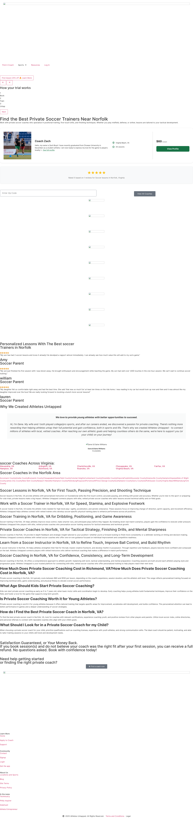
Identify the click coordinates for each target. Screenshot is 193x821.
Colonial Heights (78, 478)
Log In (47, 65)
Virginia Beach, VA (124, 468)
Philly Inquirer (5, 800)
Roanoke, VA (83, 468)
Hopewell (174, 478)
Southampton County (123, 481)
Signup (3, 757)
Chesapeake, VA (124, 466)
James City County (14, 481)
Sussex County (156, 481)
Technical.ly (5, 796)
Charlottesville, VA (86, 466)
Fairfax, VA (159, 466)
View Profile (173, 149)
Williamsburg (179, 481)
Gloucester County (138, 478)
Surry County (138, 481)
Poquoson (81, 481)
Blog (2, 779)
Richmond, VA (45, 468)
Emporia (120, 478)
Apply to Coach (6, 740)
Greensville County (154, 478)
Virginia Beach (168, 481)
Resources (35, 65)
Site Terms (4, 783)
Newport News (43, 481)
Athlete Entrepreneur (8, 809)
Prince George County (104, 481)
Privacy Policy (6, 787)
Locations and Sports (9, 775)
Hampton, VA (6, 468)
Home (2, 736)
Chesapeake (48, 478)
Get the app (5, 766)
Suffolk (147, 481)
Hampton (166, 478)
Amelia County (22, 478)
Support (3, 744)
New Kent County (29, 481)
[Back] (3, 82)
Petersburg (72, 481)
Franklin (127, 478)
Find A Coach (8, 65)
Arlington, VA (45, 466)
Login (2, 762)
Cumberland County (93, 478)
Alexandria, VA (7, 466)
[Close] (10, 82)
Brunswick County (35, 478)
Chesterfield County (62, 478)
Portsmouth (90, 481)
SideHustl (4, 805)
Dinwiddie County (109, 478)
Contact (3, 753)
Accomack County (8, 478)
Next (4, 112)
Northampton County (59, 481)
